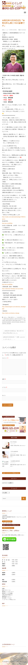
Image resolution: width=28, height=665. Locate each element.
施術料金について (6, 596)
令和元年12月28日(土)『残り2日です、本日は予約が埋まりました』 (14, 332)
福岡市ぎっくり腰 (14, 317)
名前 (4, 379)
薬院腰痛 (9, 323)
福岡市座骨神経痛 (18, 319)
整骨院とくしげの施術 (7, 593)
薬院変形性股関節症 (6, 322)
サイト (4, 395)
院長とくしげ (5, 29)
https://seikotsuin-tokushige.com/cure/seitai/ (12, 288)
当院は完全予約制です (7, 594)
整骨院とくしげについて (8, 591)
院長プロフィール (6, 590)
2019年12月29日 (13, 29)
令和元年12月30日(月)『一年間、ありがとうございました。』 (14, 338)
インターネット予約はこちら (9, 599)
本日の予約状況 (13, 441)
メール (4, 387)
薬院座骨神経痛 (15, 322)
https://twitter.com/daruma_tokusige (10, 313)
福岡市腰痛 (15, 320)
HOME (3, 588)
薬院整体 (22, 322)
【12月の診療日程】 (14, 451)
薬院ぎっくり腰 (21, 320)
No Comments (23, 29)
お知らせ (5, 317)
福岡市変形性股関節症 (9, 319)
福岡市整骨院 (9, 320)
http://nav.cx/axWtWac (7, 223)
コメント (5, 358)
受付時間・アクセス (6, 598)
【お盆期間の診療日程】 (15, 461)
